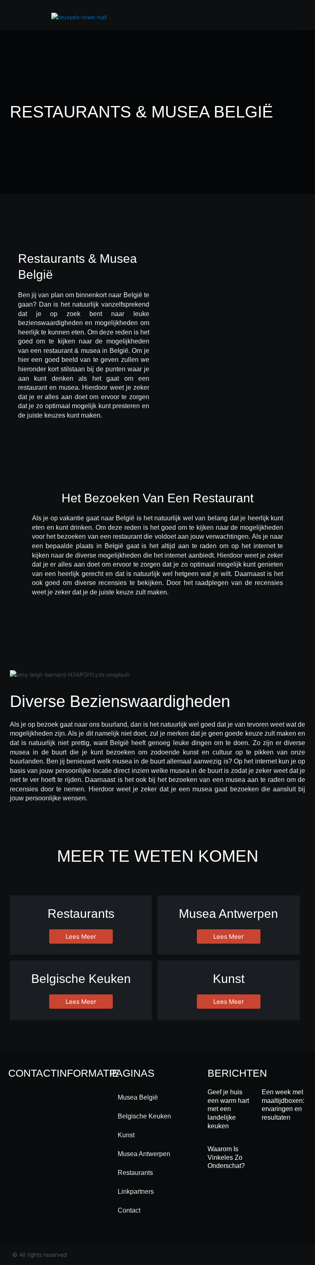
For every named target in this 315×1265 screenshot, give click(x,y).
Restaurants (135, 1172)
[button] (305, 19)
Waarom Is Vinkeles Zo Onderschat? (226, 1157)
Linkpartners (136, 1191)
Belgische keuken (144, 1116)
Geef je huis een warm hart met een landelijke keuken (228, 1109)
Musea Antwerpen (144, 1153)
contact (129, 1210)
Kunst (126, 1135)
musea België (138, 1097)
